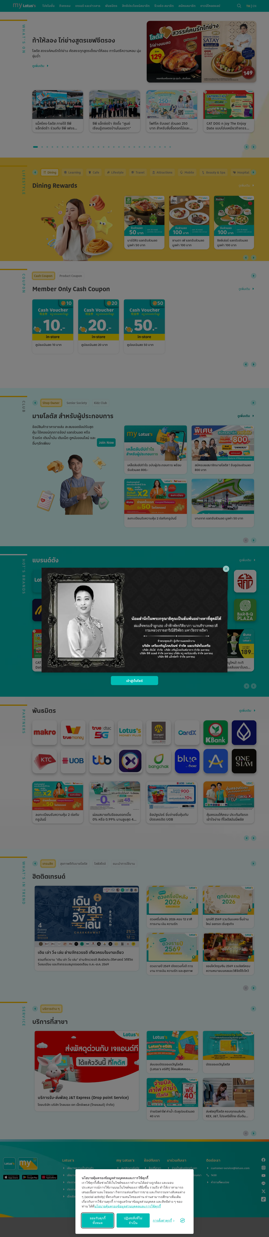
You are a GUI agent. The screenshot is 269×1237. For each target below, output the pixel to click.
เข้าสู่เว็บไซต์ (134, 680)
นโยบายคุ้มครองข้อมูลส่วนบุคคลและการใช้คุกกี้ (127, 1206)
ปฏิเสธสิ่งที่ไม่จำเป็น (133, 1220)
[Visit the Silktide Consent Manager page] (182, 1220)
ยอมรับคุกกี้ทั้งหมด (98, 1220)
